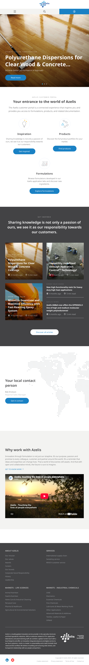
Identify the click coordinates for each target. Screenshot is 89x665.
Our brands (9, 569)
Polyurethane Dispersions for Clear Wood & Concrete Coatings (21, 265)
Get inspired (24, 151)
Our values (9, 559)
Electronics (50, 596)
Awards (8, 562)
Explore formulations (44, 191)
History (8, 576)
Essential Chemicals (54, 599)
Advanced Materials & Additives (58, 613)
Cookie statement (42, 661)
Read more (16, 77)
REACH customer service (55, 562)
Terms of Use (69, 661)
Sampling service (53, 559)
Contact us (80, 661)
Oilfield (49, 620)
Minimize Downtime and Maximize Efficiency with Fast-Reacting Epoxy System (24, 305)
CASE (48, 593)
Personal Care (10, 603)
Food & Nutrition (11, 596)
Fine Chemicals (52, 603)
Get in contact (17, 400)
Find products (65, 148)
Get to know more (13, 469)
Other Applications (53, 610)
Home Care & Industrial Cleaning (18, 599)
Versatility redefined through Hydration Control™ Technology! (63, 266)
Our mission (10, 556)
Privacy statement (57, 661)
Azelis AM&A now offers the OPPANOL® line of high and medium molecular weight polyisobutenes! (64, 308)
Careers (8, 566)
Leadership (9, 580)
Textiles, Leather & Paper (56, 617)
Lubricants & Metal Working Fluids (59, 606)
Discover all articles (44, 332)
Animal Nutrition (11, 593)
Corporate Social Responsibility (17, 573)
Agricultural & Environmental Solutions (20, 610)
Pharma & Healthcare (13, 606)
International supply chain (56, 556)
